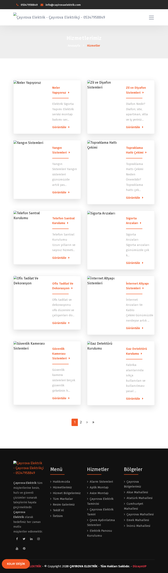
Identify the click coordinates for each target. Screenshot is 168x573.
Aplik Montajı (99, 487)
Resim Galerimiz (64, 504)
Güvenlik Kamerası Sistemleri (59, 353)
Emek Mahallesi (138, 520)
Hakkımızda (61, 481)
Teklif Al (58, 510)
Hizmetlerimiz (62, 487)
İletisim (58, 516)
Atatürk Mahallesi (139, 498)
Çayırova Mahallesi (140, 514)
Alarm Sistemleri (101, 481)
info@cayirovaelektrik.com (63, 4)
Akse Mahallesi (137, 492)
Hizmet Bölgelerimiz (67, 493)
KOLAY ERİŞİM (16, 564)
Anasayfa (74, 45)
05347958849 (29, 4)
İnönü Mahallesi (138, 526)
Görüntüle (59, 127)
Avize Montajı (99, 493)
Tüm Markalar (63, 499)
